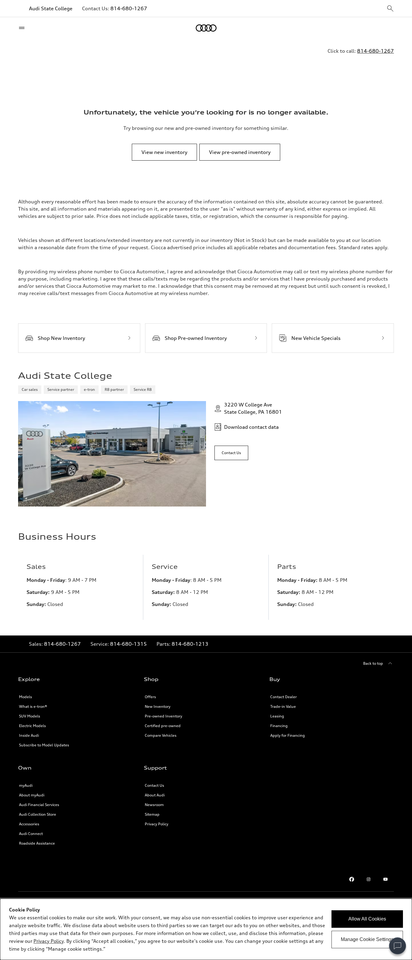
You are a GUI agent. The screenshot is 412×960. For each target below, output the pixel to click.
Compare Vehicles (160, 735)
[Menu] (23, 28)
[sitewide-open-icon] (390, 9)
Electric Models (32, 725)
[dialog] (206, 929)
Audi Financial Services (39, 804)
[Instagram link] (368, 879)
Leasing (277, 716)
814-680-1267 (128, 8)
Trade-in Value (283, 706)
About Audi (155, 795)
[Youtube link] (385, 879)
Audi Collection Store (37, 814)
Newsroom (154, 804)
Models (25, 697)
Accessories (29, 824)
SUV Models (29, 716)
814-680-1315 (128, 644)
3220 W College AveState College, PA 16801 (253, 408)
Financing (279, 725)
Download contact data (251, 427)
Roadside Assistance (37, 843)
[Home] (206, 28)
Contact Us (154, 785)
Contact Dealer (283, 697)
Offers (150, 697)
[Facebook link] (351, 879)
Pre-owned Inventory (163, 716)
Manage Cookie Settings (367, 939)
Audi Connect (31, 833)
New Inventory (157, 706)
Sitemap (152, 814)
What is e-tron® (33, 706)
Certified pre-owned (163, 725)
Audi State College (50, 8)
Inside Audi (29, 735)
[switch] (397, 945)
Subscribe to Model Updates (44, 745)
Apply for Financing (287, 735)
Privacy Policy (156, 824)
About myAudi (31, 795)
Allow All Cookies (367, 918)
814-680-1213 (190, 644)
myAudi (26, 785)
